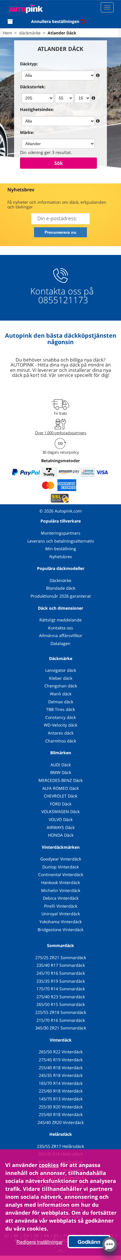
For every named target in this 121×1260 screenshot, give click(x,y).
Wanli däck (60, 694)
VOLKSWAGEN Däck (60, 811)
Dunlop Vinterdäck (60, 867)
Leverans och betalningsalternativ (60, 541)
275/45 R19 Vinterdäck (61, 1059)
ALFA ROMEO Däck (60, 788)
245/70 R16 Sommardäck (60, 973)
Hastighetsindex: (37, 109)
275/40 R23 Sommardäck (60, 996)
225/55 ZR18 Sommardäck (60, 1012)
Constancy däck (60, 717)
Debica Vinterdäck (60, 898)
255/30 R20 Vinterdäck (61, 1107)
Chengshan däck (60, 686)
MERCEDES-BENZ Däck (60, 780)
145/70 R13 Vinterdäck (61, 1099)
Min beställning (60, 548)
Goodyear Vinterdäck (60, 859)
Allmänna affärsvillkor (60, 635)
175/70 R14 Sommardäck (60, 989)
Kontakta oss (60, 628)
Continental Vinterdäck (60, 874)
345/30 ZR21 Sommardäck (60, 1028)
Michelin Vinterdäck (60, 890)
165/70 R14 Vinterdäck (61, 1083)
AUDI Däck (61, 764)
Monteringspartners (60, 533)
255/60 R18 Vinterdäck (61, 1114)
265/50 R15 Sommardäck (60, 1004)
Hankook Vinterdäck (60, 882)
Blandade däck (60, 588)
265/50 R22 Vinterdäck (61, 1052)
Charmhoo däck (60, 741)
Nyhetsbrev (60, 556)
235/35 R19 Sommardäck (60, 981)
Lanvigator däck (60, 670)
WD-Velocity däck (60, 725)
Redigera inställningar (39, 1242)
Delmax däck (60, 701)
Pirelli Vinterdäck (60, 906)
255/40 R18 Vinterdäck (61, 1067)
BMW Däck (60, 772)
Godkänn (89, 1242)
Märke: (27, 132)
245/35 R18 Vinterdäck (61, 1075)
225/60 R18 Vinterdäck (61, 1091)
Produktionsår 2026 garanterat (61, 596)
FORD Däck (60, 804)
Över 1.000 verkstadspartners (60, 432)
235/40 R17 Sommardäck (60, 965)
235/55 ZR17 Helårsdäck (60, 1146)
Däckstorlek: (33, 86)
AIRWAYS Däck (61, 827)
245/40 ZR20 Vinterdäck (61, 1122)
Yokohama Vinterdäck (60, 921)
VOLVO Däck (61, 819)
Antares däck (60, 733)
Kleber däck (60, 678)
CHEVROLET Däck (60, 796)
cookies (49, 1164)
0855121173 (62, 300)
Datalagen (60, 643)
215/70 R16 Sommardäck (60, 1020)
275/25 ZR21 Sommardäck (60, 957)
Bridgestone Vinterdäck (60, 929)
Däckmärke (60, 580)
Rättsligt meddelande (60, 620)
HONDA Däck (60, 835)
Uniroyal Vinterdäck (60, 913)
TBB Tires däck (60, 709)
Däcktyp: (29, 64)
